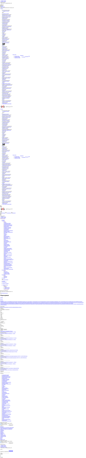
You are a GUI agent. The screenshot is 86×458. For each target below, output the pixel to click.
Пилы (12, 302)
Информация (2, 433)
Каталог (5, 222)
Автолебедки (57, 303)
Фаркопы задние (8, 307)
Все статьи (2, 426)
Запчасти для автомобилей (63, 303)
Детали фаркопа (13, 307)
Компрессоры (44, 303)
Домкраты (26, 303)
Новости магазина (4, 424)
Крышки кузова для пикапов (59, 301)
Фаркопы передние (18, 307)
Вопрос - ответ (2, 439)
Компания (5, 276)
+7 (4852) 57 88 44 (3, 1)
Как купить (5, 271)
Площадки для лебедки (59, 302)
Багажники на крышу (32, 302)
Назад (5, 221)
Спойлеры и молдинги (66, 302)
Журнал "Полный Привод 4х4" (35, 301)
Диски (24, 303)
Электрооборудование (16, 301)
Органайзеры (42, 301)
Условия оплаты (2, 434)
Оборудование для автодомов (17, 302)
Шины (1, 301)
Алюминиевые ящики (25, 302)
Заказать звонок (2, 218)
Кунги (54, 303)
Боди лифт (21, 303)
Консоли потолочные (49, 303)
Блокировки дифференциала (15, 303)
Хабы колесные (69, 303)
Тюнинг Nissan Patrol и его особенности (6, 428)
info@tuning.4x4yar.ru (4, 293)
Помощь (1, 437)
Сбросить (5, 329)
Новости (1, 431)
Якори (21, 301)
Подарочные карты (67, 301)
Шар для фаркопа (3, 307)
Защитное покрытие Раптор (48, 301)
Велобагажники (53, 302)
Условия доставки (3, 435)
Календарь (53, 301)
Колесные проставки (39, 303)
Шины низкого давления (6, 301)
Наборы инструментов (7, 302)
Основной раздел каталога (26, 301)
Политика (1, 432)
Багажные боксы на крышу (39, 302)
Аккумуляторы (78, 302)
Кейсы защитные (33, 303)
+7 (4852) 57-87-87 (3, 0)
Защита (29, 303)
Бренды (1, 438)
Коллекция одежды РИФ (74, 301)
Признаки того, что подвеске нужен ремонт (7, 427)
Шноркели (11, 301)
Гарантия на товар (3, 436)
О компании (2, 430)
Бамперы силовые (8, 303)
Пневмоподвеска (73, 302)
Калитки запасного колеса (47, 302)
